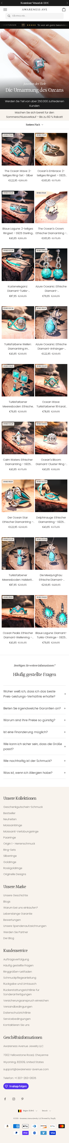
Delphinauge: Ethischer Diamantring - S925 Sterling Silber (51, 520)
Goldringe (9, 862)
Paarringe (9, 837)
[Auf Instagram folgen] (13, 1099)
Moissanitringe (12, 825)
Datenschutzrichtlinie (17, 1013)
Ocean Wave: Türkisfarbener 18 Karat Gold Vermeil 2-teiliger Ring (51, 404)
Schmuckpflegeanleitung (19, 978)
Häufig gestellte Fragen (18, 965)
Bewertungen (12, 920)
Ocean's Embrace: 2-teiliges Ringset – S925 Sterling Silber (51, 173)
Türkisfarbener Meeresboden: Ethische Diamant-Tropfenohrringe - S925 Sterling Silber (18, 404)
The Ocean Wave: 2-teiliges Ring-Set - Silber (18, 173)
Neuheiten (10, 819)
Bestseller (9, 813)
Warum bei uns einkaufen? (20, 908)
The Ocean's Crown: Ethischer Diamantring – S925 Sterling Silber (51, 231)
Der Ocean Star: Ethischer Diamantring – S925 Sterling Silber (18, 520)
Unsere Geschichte (15, 895)
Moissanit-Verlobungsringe (21, 831)
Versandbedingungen (17, 1007)
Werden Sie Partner (15, 932)
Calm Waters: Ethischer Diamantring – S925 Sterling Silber (18, 462)
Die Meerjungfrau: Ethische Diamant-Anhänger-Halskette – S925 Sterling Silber (51, 577)
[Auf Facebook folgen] (5, 1099)
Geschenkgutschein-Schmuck (23, 807)
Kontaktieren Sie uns (16, 1025)
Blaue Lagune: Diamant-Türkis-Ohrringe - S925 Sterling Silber (51, 635)
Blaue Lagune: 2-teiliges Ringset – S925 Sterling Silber (18, 231)
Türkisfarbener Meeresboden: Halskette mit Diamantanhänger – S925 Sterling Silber (17, 577)
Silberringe (10, 856)
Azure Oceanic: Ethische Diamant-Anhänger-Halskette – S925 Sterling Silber (51, 346)
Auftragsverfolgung (16, 959)
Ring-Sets (9, 850)
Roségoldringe (12, 868)
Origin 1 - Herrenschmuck (19, 844)
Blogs (6, 902)
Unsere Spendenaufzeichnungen (24, 926)
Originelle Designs (14, 874)
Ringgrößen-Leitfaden (17, 972)
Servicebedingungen (17, 1019)
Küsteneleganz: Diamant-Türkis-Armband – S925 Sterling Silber (18, 289)
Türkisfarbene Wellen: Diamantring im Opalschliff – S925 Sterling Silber (17, 346)
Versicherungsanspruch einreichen (26, 1000)
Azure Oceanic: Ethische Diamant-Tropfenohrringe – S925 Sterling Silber (51, 289)
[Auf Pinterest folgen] (22, 1099)
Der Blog (8, 938)
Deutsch (45, 1110)
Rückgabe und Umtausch (20, 984)
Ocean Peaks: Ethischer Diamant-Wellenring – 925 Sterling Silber (18, 635)
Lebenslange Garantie (17, 914)
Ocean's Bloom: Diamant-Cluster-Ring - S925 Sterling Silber (51, 462)
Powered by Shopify (49, 1118)
